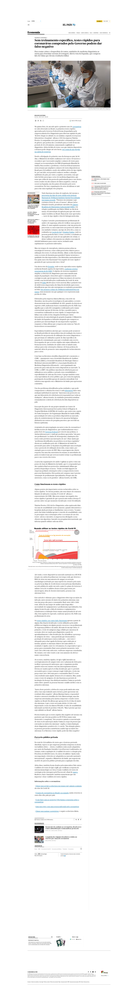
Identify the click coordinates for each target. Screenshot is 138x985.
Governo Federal (51, 432)
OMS (39, 849)
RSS (80, 981)
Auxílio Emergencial (104, 32)
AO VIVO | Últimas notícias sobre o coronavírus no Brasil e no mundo (33, 214)
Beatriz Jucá (47, 830)
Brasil (36, 849)
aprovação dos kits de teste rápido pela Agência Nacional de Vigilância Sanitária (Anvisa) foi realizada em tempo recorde (61, 197)
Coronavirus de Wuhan (57, 849)
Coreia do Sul (56, 232)
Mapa (60, 981)
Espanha (51, 267)
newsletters (31, 937)
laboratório (69, 391)
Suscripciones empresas (74, 981)
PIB (109, 32)
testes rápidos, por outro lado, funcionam (52, 621)
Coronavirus (70, 849)
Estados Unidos (68, 232)
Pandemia (65, 849)
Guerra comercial (85, 32)
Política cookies (47, 981)
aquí (65, 855)
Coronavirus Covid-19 (46, 849)
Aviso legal (41, 981)
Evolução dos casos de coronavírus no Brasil (33, 236)
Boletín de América (33, 940)
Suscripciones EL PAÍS (65, 981)
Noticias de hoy (86, 981)
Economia (34, 32)
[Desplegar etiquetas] (81, 849)
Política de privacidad (54, 981)
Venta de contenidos (35, 981)
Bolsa (91, 32)
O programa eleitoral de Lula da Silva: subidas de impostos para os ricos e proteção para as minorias (100, 188)
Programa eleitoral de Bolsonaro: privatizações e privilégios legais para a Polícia (100, 193)
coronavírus (77, 127)
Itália (44, 283)
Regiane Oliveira (40, 115)
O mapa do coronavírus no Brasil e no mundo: (52, 793)
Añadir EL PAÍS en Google (76, 120)
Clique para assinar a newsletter (47, 811)
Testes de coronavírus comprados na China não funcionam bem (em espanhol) (33, 207)
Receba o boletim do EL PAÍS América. (45, 819)
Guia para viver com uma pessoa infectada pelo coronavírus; (57, 807)
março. (75, 772)
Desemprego (95, 32)
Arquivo (58, 936)
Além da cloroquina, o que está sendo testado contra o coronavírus (33, 221)
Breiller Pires (48, 840)
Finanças (78, 32)
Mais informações (38, 855)
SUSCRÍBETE (99, 21)
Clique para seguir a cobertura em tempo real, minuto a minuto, (59, 786)
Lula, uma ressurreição (100, 183)
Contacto (29, 981)
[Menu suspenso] (29, 25)
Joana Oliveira (54, 830)
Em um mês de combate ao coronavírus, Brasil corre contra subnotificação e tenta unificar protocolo (63, 827)
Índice (82, 981)
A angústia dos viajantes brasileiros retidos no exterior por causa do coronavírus (61, 837)
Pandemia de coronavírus (41, 37)
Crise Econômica (71, 32)
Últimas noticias (95, 176)
